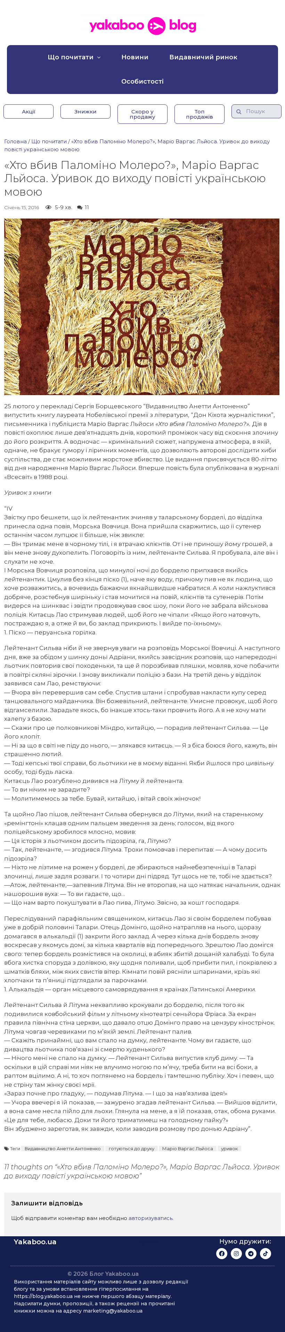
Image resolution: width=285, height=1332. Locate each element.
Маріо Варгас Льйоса (187, 1148)
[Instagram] (236, 1253)
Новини (134, 57)
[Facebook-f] (221, 1253)
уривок (229, 1148)
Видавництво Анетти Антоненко (63, 1148)
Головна (15, 141)
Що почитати (70, 57)
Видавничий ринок (203, 57)
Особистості (142, 81)
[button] (28, 111)
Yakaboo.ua (35, 1242)
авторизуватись (150, 1218)
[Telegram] (250, 1253)
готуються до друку (131, 1148)
